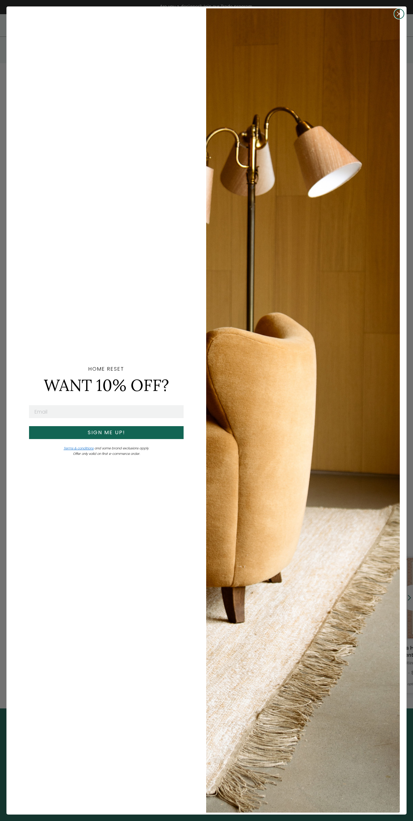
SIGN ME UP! (106, 432)
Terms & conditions (79, 448)
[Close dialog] (399, 14)
